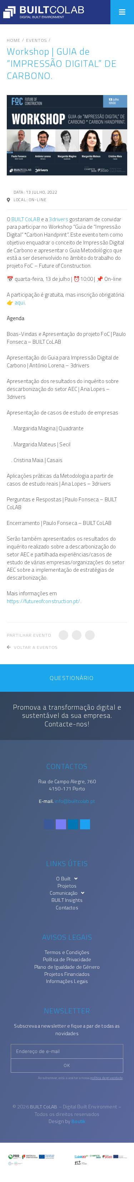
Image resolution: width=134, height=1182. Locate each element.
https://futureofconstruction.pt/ (43, 601)
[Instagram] (61, 824)
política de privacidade (106, 1077)
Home (13, 40)
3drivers (59, 219)
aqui (20, 302)
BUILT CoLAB (25, 219)
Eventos (36, 40)
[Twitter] (85, 824)
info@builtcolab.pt (75, 801)
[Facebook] (49, 824)
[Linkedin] (73, 824)
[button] (122, 12)
